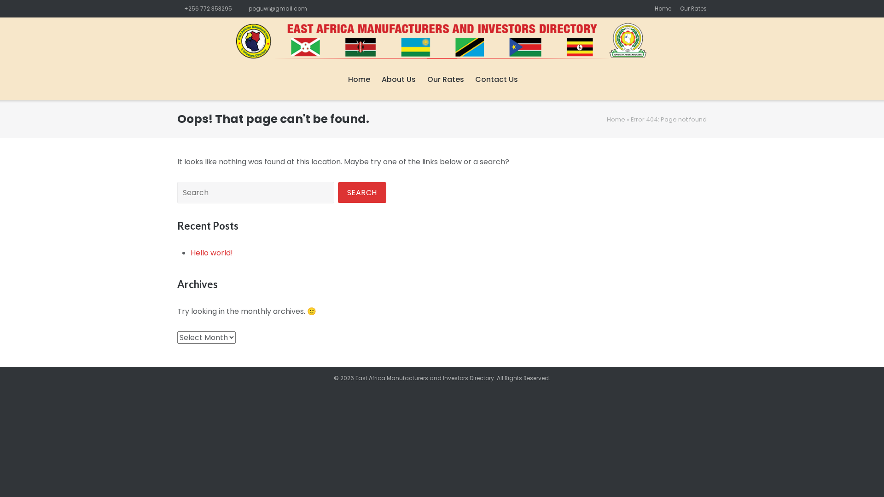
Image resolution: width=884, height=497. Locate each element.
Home (663, 8)
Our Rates (693, 8)
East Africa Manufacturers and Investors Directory (424, 378)
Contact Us (496, 79)
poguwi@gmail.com (278, 8)
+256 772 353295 (208, 8)
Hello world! (212, 253)
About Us (399, 79)
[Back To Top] (860, 474)
